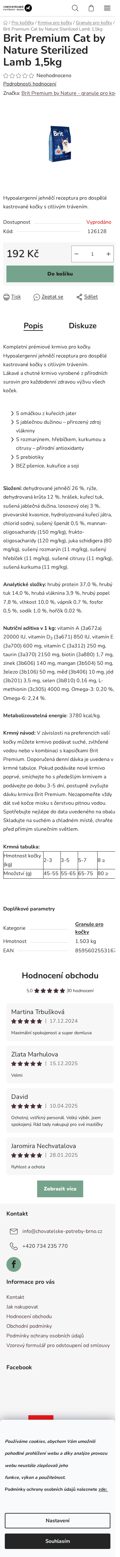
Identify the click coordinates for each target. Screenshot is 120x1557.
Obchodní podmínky (29, 1326)
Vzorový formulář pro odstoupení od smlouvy (58, 1345)
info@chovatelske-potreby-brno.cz (62, 1231)
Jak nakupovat (22, 1306)
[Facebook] (13, 1264)
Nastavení (57, 1520)
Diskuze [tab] (83, 326)
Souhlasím (57, 1541)
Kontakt (15, 1297)
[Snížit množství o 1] (76, 254)
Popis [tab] (33, 326)
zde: (103, 1489)
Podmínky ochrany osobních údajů (45, 1335)
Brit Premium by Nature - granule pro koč (69, 93)
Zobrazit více (60, 1188)
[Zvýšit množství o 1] (108, 254)
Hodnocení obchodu (60, 975)
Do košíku (60, 273)
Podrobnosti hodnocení (29, 83)
